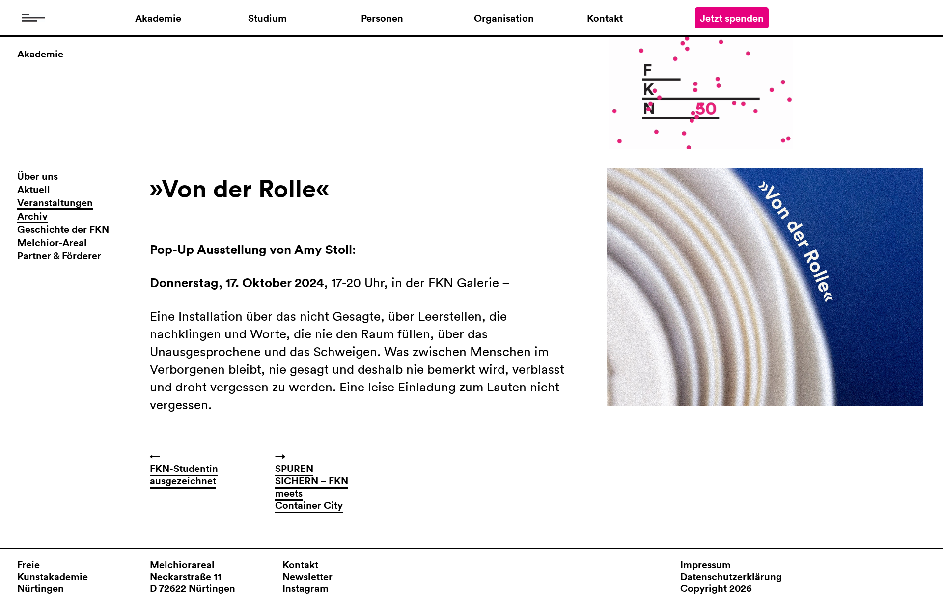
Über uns (37, 176)
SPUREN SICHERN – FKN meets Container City (311, 487)
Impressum (705, 564)
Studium (267, 18)
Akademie (158, 18)
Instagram (305, 588)
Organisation (504, 18)
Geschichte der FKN (63, 229)
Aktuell (33, 190)
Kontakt (605, 18)
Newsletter (307, 576)
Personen (382, 18)
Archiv (32, 216)
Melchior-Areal (52, 243)
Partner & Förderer (59, 256)
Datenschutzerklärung (731, 576)
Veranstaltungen (55, 203)
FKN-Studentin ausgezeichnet (184, 474)
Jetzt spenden (732, 18)
